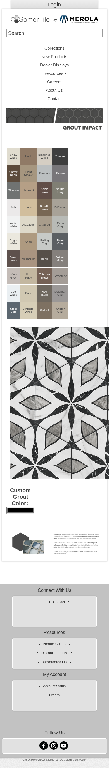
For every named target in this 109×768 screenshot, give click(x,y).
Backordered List (54, 662)
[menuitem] (54, 47)
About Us (54, 90)
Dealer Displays (54, 65)
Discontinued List (54, 653)
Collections (54, 48)
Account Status (54, 686)
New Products (54, 56)
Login (54, 4)
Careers (54, 81)
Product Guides (54, 644)
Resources (53, 73)
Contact (55, 98)
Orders (54, 695)
